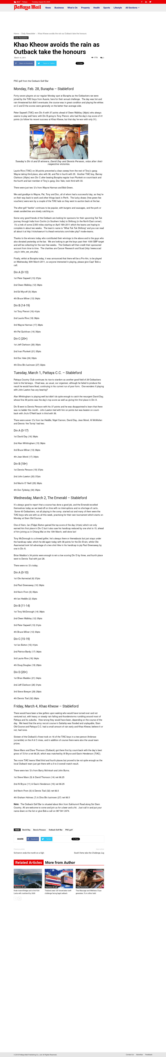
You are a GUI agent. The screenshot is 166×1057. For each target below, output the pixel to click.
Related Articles (28, 862)
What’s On (72, 7)
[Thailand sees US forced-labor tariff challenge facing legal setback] (59, 878)
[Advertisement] (83, 20)
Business (59, 7)
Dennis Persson (39, 829)
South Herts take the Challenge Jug (89, 852)
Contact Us (130, 1054)
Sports (106, 7)
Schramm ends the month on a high (29, 852)
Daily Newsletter (21, 37)
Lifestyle (118, 7)
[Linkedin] (146, 2)
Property (85, 7)
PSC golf (68, 829)
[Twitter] (150, 2)
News (48, 7)
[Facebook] (142, 2)
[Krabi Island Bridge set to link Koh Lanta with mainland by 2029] (28, 878)
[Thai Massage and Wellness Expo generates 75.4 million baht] (90, 878)
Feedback (148, 1054)
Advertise (139, 1054)
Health (96, 7)
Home (16, 33)
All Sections (131, 7)
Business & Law (20, 887)
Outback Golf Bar (56, 829)
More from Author (60, 862)
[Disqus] (59, 941)
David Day (26, 829)
